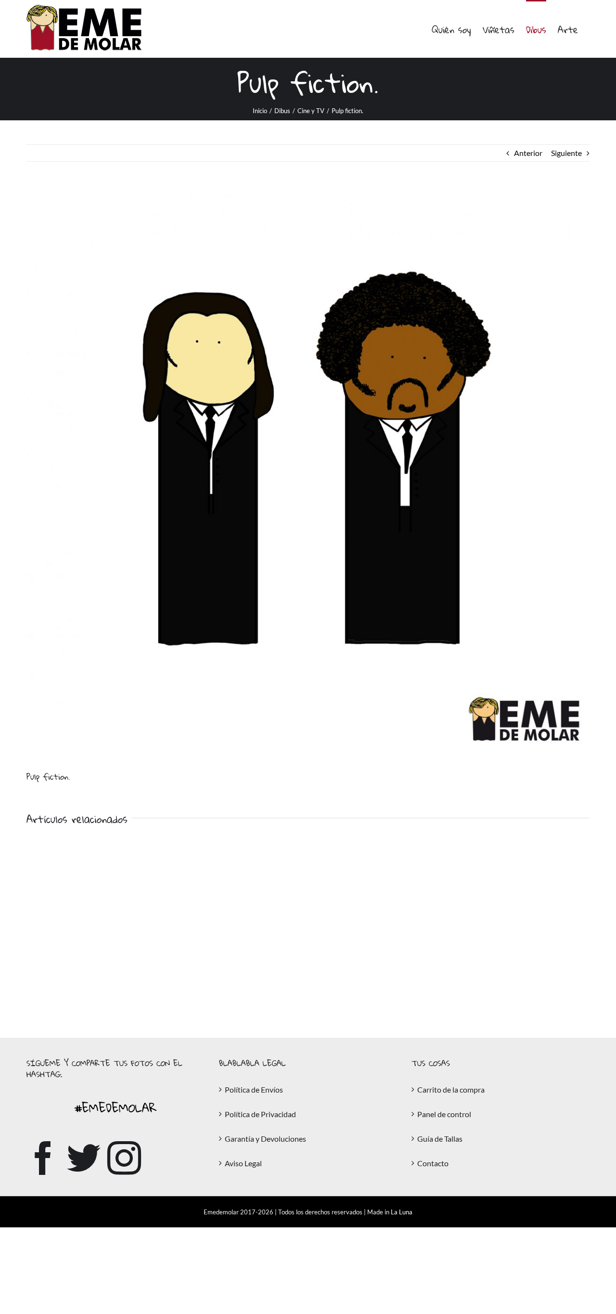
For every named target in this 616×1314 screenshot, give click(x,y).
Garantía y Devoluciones (265, 1138)
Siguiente (566, 152)
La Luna (401, 1212)
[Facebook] (43, 1158)
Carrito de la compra (451, 1089)
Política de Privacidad (260, 1114)
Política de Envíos (254, 1089)
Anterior (528, 152)
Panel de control (444, 1114)
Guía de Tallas (439, 1138)
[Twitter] (84, 1158)
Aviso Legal (243, 1163)
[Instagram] (124, 1158)
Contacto (433, 1163)
